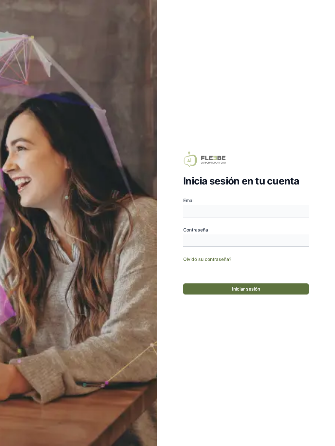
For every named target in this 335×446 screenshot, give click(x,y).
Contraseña (195, 229)
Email (188, 200)
